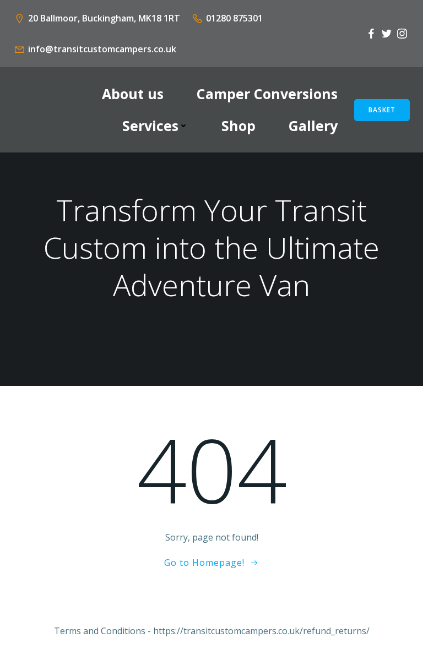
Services (150, 125)
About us (133, 93)
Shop (238, 125)
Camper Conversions (267, 93)
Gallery (313, 125)
